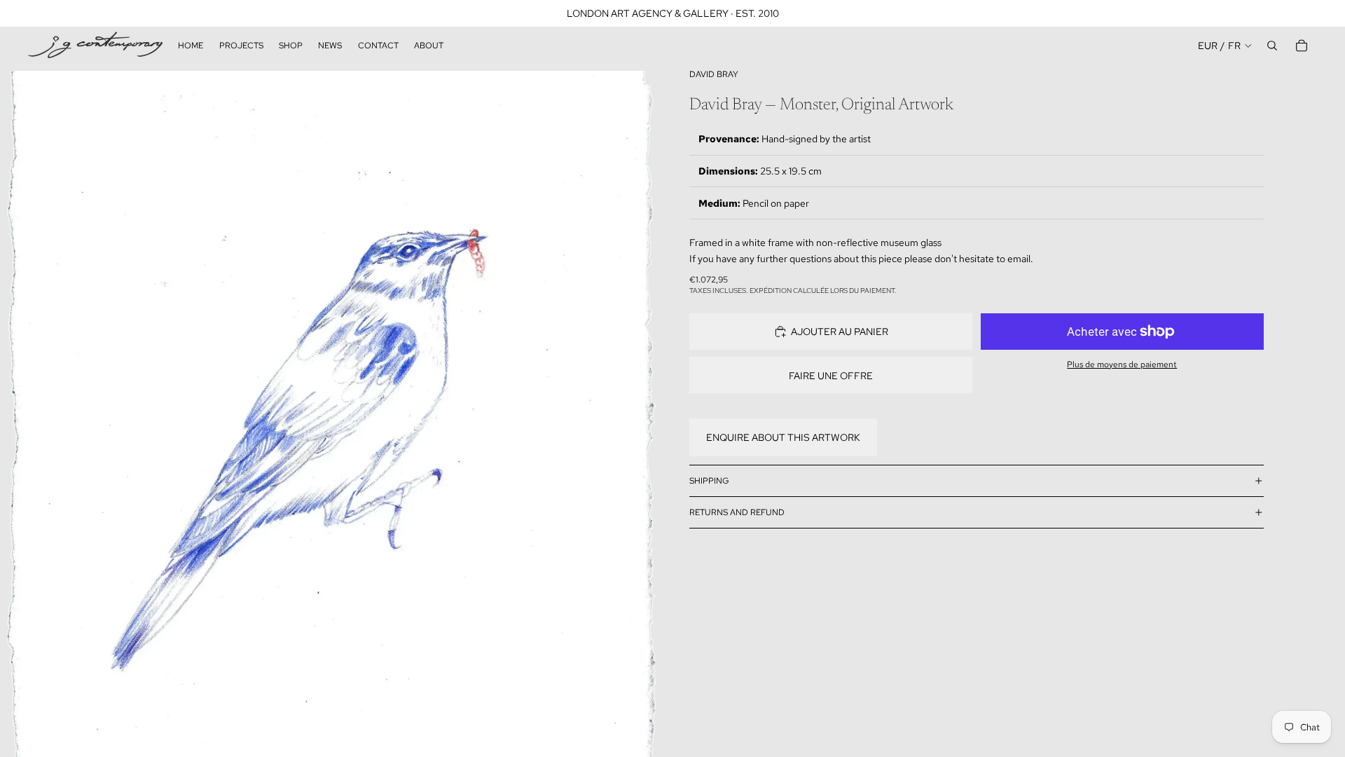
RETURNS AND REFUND (737, 512)
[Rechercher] (1272, 45)
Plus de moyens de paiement (1122, 364)
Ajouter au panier (839, 331)
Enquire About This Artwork (783, 437)
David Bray (713, 74)
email (1018, 258)
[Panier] (1301, 45)
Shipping (709, 480)
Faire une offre (831, 375)
